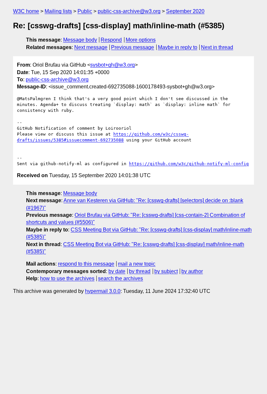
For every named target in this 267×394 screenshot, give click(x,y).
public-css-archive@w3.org (129, 11)
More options (141, 40)
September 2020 (185, 11)
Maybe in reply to (177, 47)
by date (116, 271)
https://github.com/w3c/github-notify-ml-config (189, 163)
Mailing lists (58, 11)
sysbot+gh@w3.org (112, 65)
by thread (139, 271)
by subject (166, 271)
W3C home (26, 11)
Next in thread (217, 47)
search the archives (120, 278)
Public (84, 11)
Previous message (132, 47)
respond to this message (86, 264)
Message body (80, 40)
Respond (111, 40)
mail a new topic (136, 264)
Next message (90, 47)
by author (192, 271)
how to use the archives (67, 278)
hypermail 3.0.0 (102, 291)
